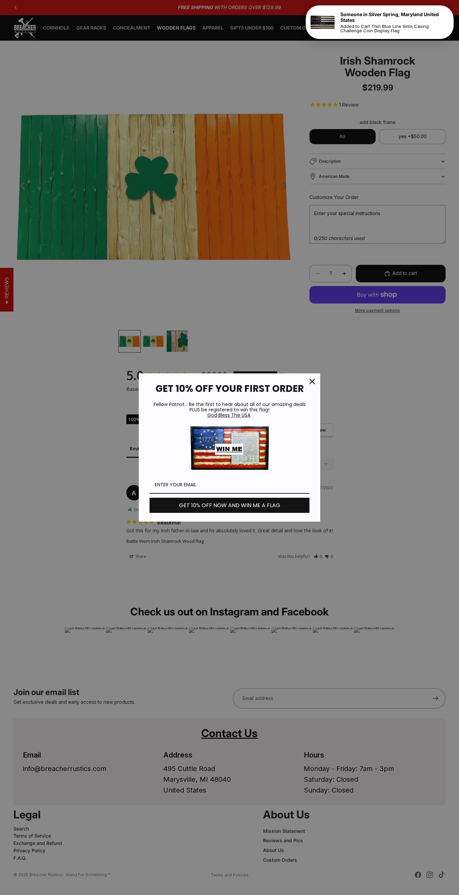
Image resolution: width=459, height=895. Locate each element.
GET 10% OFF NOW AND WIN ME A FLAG (229, 505)
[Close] (312, 381)
